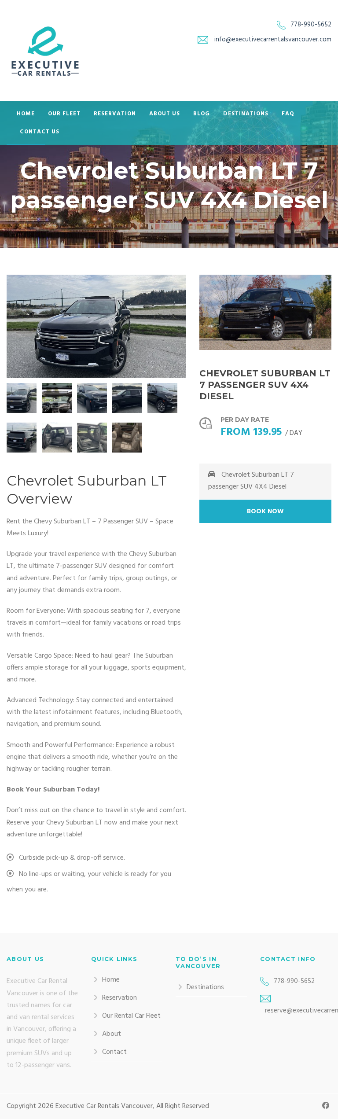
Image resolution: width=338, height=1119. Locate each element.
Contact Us (39, 131)
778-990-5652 (310, 24)
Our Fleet (64, 113)
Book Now (265, 511)
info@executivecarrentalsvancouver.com (272, 39)
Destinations (245, 113)
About (111, 1034)
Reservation (115, 113)
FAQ (288, 113)
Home (26, 113)
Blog (201, 113)
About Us (164, 113)
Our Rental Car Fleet (131, 1016)
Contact (114, 1052)
